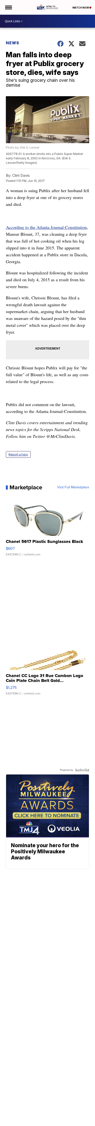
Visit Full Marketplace (73, 487)
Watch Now (80, 7)
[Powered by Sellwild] (82, 770)
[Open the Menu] (8, 7)
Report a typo (18, 454)
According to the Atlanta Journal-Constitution (46, 227)
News (12, 42)
